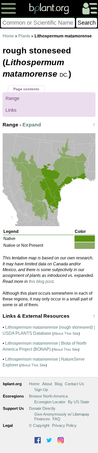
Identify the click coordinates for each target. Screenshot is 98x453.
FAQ (56, 419)
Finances (42, 419)
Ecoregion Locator (49, 402)
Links (10, 110)
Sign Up (41, 389)
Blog (58, 384)
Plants (24, 36)
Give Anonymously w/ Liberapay (61, 414)
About (47, 384)
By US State (78, 402)
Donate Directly (42, 408)
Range (12, 98)
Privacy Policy (64, 425)
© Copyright (39, 425)
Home (8, 36)
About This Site (66, 333)
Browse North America (48, 396)
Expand (31, 124)
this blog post (41, 281)
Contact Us (74, 384)
